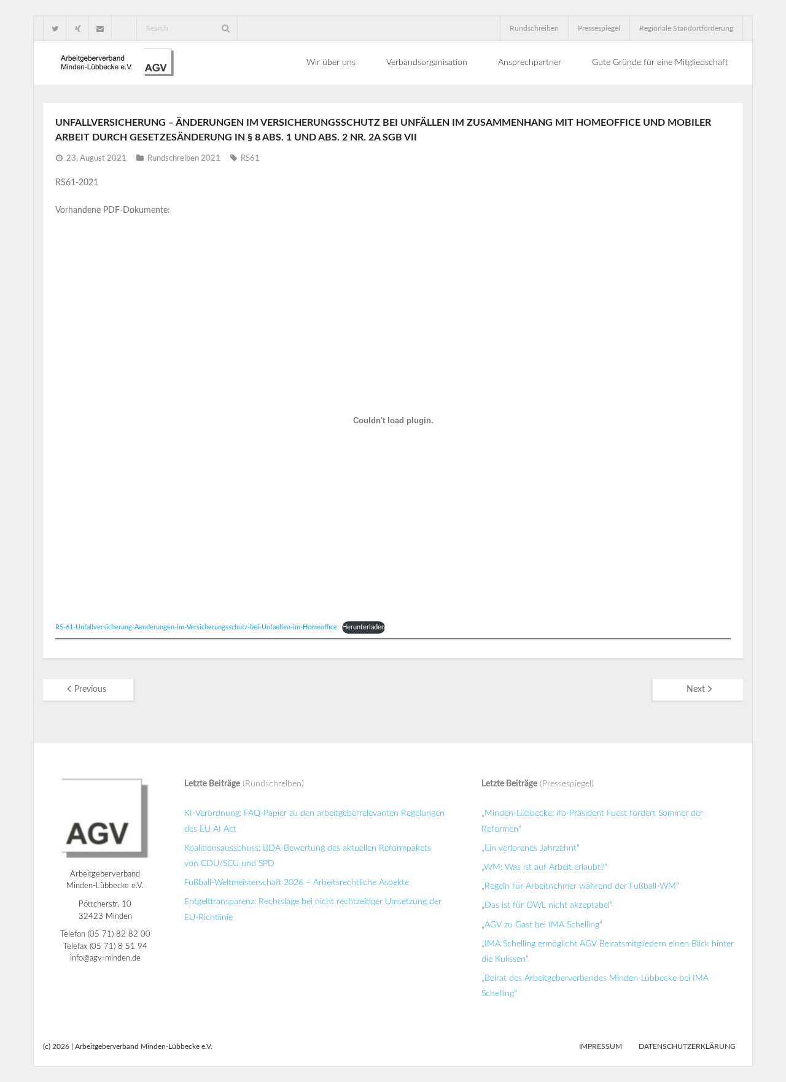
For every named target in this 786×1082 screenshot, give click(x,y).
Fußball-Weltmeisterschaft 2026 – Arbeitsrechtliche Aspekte (296, 882)
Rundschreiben (534, 28)
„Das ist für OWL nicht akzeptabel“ (547, 905)
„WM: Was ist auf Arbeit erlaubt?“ (544, 867)
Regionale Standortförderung (686, 28)
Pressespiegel (599, 28)
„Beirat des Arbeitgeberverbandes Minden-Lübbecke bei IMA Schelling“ (595, 986)
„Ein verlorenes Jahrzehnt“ (530, 848)
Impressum (600, 1046)
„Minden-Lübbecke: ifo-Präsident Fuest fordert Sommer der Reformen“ (592, 821)
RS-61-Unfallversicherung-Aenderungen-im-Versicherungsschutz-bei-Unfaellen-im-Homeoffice (196, 627)
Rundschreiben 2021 (183, 159)
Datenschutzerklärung (687, 1046)
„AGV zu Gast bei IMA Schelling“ (541, 925)
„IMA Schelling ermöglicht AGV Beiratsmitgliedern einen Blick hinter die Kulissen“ (607, 952)
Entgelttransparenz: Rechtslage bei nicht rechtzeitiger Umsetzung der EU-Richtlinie (313, 909)
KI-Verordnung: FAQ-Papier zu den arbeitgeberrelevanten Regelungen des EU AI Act (314, 821)
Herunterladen (363, 627)
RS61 (250, 159)
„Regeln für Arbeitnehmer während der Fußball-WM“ (580, 886)
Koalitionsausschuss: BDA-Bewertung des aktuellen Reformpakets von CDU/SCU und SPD (307, 856)
